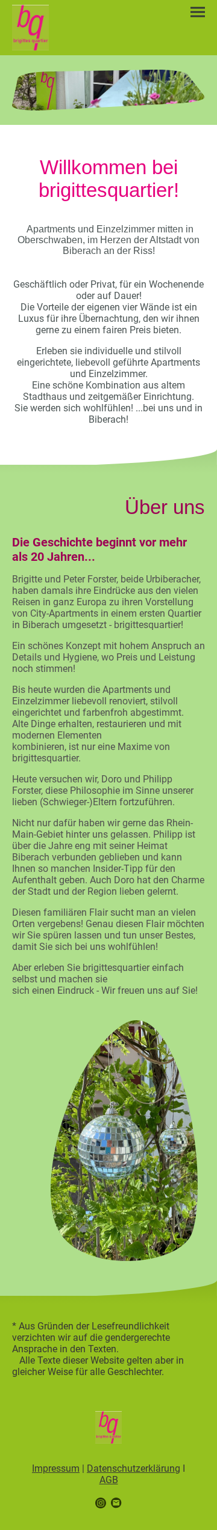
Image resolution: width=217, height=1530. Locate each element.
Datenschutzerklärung (133, 1468)
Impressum (56, 1468)
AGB (108, 1480)
